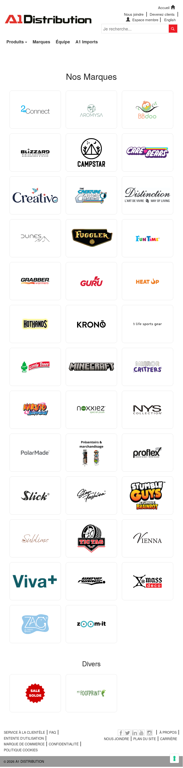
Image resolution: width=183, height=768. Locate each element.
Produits (15, 42)
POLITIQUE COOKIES (21, 750)
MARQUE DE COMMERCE (24, 744)
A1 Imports (86, 42)
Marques (41, 42)
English (170, 19)
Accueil (163, 7)
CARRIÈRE (168, 738)
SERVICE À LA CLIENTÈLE (24, 732)
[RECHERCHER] (173, 29)
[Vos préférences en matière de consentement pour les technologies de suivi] (174, 758)
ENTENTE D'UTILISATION (24, 738)
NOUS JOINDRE (116, 738)
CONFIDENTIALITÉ (64, 744)
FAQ (52, 732)
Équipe (63, 42)
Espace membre (144, 19)
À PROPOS (168, 732)
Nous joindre (133, 14)
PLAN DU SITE (144, 738)
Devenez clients (162, 14)
